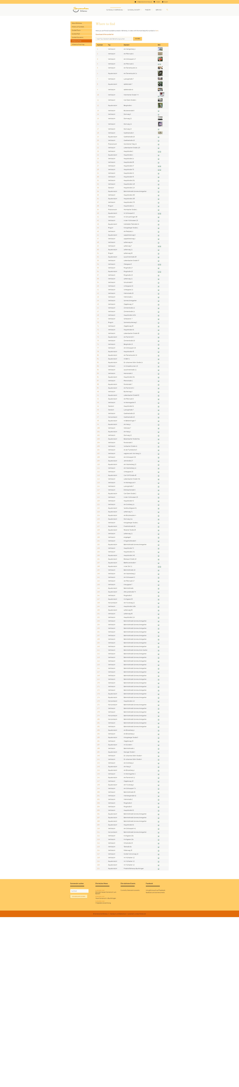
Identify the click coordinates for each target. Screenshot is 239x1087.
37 (98, 202)
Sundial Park (76, 34)
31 (98, 180)
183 (98, 730)
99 (98, 424)
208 (98, 821)
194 (98, 770)
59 (98, 282)
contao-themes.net (140, 914)
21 (98, 144)
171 (98, 686)
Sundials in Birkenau (114, 10)
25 (98, 158)
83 (98, 366)
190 (98, 756)
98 (98, 421)
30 (98, 177)
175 (98, 701)
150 (98, 610)
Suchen (137, 38)
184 (98, 734)
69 (98, 319)
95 (98, 410)
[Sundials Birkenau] (80, 10)
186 (98, 741)
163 (98, 657)
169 (98, 679)
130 (98, 537)
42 (98, 220)
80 (98, 355)
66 (98, 308)
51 (98, 253)
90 (98, 391)
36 (98, 198)
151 (98, 614)
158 (98, 639)
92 (98, 399)
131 (98, 541)
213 (98, 839)
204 (98, 807)
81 (98, 359)
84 (98, 370)
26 (98, 162)
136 (98, 559)
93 (98, 402)
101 (98, 432)
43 (98, 224)
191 (98, 759)
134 (98, 552)
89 (98, 388)
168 (98, 675)
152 (98, 617)
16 (98, 124)
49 (98, 246)
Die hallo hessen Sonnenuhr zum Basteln (105, 892)
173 (98, 694)
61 (98, 290)
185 (98, 737)
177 (98, 708)
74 (98, 337)
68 (98, 315)
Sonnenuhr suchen (78, 896)
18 (98, 133)
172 (98, 690)
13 (98, 110)
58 (98, 279)
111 (98, 468)
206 (98, 814)
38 (98, 206)
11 (98, 100)
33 (98, 188)
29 (98, 173)
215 (98, 847)
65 (98, 304)
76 (98, 344)
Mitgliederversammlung (103, 903)
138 (98, 566)
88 (98, 384)
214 (98, 843)
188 (98, 748)
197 (98, 781)
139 (98, 570)
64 (98, 300)
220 (98, 865)
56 (98, 271)
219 (98, 861)
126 (98, 523)
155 (98, 628)
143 (98, 584)
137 (98, 563)
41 (98, 217)
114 (98, 479)
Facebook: (162, 890)
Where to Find (76, 41)
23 (98, 151)
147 (98, 599)
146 (98, 595)
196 (98, 777)
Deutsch (166, 2)
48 (98, 242)
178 (98, 712)
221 (98, 868)
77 (98, 348)
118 (98, 493)
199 (98, 788)
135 (98, 555)
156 (98, 632)
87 (98, 381)
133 (98, 548)
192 (98, 763)
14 (98, 114)
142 (98, 581)
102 (98, 435)
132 (98, 544)
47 (98, 239)
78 (98, 351)
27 (98, 166)
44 (98, 228)
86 (98, 377)
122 (98, 508)
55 (98, 268)
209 (98, 825)
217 (98, 854)
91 (98, 395)
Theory (148, 10)
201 (98, 796)
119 (98, 497)
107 (98, 453)
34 (98, 191)
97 (98, 417)
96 (98, 413)
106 (98, 450)
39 (98, 209)
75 (98, 340)
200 (98, 792)
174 (98, 697)
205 (98, 810)
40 (98, 213)
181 (98, 723)
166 (98, 668)
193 (98, 766)
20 (98, 140)
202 (98, 799)
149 (98, 606)
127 (98, 526)
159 (98, 643)
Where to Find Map (78, 44)
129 (98, 533)
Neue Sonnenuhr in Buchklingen (105, 898)
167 (98, 672)
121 (98, 504)
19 (98, 137)
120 (98, 501)
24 (98, 155)
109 (98, 461)
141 (98, 577)
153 (98, 621)
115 (98, 482)
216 (98, 850)
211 (98, 832)
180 (98, 719)
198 (98, 785)
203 (98, 803)
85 (98, 373)
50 (98, 249)
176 (98, 705)
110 (98, 464)
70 (98, 322)
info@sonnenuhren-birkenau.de (144, 2)
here (156, 31)
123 (98, 512)
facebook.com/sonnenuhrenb (155, 892)
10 (98, 95)
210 (98, 828)
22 (98, 148)
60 (98, 286)
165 (98, 665)
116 (98, 486)
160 (98, 646)
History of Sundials (78, 27)
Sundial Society (134, 10)
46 (98, 235)
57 (98, 275)
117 (98, 490)
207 (98, 817)
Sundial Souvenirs (77, 37)
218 (98, 857)
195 (98, 774)
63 (98, 297)
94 (98, 406)
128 (98, 530)
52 (98, 257)
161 (98, 650)
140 (98, 573)
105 (98, 446)
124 (98, 515)
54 (98, 264)
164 (98, 661)
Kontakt (158, 2)
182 (98, 726)
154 (98, 624)
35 (98, 195)
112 (98, 472)
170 (98, 683)
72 (98, 330)
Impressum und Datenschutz (118, 914)
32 (98, 184)
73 (98, 333)
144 (98, 588)
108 (98, 457)
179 (98, 715)
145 (98, 592)
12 (98, 105)
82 (98, 362)
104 (98, 442)
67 (98, 311)
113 (98, 475)
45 (98, 231)
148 (98, 603)
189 (98, 752)
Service (158, 10)
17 (98, 129)
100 (98, 428)
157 (98, 635)
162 (98, 654)
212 (98, 836)
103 (98, 439)
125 (98, 519)
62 (98, 293)
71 (98, 326)
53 (98, 260)
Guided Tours (76, 30)
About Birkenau (77, 23)
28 (98, 169)
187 (98, 745)
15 (98, 118)
